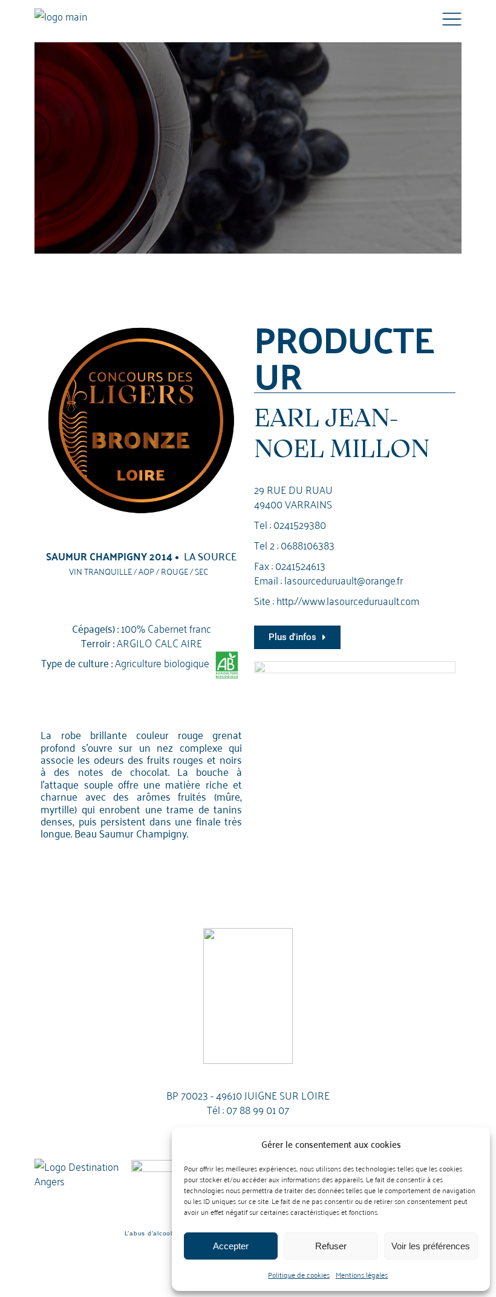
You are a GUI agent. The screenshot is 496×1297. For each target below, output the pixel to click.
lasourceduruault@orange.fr (343, 579)
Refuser (331, 1246)
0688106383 (307, 544)
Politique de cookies (299, 1274)
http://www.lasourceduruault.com (347, 600)
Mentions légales (362, 1274)
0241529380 (299, 523)
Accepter (231, 1246)
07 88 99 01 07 (257, 1109)
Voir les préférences (430, 1246)
